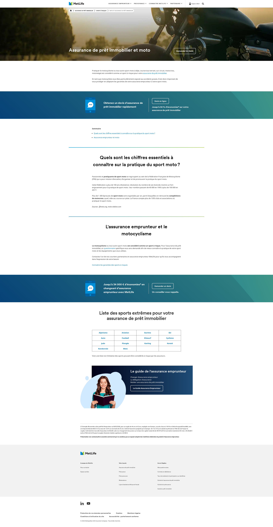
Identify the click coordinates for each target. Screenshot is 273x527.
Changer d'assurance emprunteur (144, 377)
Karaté (170, 343)
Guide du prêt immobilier (165, 489)
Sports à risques (101, 10)
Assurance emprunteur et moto (106, 137)
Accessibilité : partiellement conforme (124, 516)
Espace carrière (84, 472)
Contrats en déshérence (164, 472)
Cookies (119, 513)
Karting (147, 343)
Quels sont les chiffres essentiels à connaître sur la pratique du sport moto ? (124, 133)
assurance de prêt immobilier (154, 73)
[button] (120, 3)
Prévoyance (122, 472)
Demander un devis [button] (163, 286)
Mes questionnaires (163, 467)
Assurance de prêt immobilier (84, 10)
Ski (170, 333)
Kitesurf (147, 338)
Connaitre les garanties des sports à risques (110, 265)
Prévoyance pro (123, 476)
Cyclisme (170, 338)
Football (125, 338)
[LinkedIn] (82, 504)
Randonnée (103, 349)
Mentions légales (133, 513)
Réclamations (122, 480)
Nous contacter (84, 467)
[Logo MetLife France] (88, 454)
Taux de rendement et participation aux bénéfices (171, 476)
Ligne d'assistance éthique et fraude (129, 484)
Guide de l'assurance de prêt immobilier (169, 480)
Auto (103, 338)
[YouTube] (88, 504)
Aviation (125, 333)
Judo (103, 343)
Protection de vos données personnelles (95, 513)
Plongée (125, 343)
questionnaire (109, 248)
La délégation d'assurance (140, 380)
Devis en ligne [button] (160, 101)
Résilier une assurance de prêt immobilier (147, 382)
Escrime (147, 333)
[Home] (71, 10)
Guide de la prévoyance (164, 484)
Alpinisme (103, 333)
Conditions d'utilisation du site (92, 516)
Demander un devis (184, 51)
